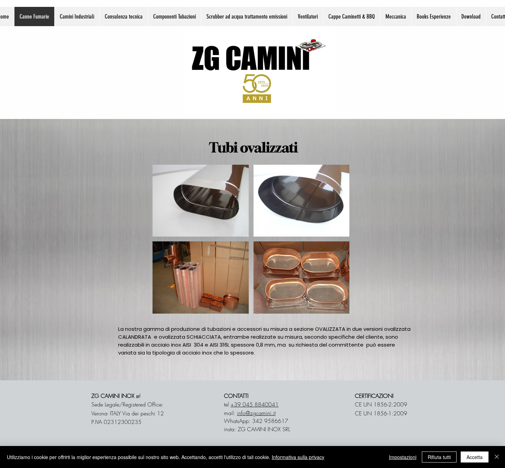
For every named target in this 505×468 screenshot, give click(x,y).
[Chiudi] (497, 456)
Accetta (475, 457)
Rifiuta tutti (439, 457)
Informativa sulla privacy (298, 457)
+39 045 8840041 (255, 404)
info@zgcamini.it (256, 413)
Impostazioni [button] (402, 457)
